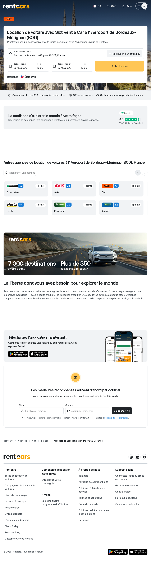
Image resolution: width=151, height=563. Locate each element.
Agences (22, 440)
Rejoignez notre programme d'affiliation (55, 502)
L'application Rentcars (17, 520)
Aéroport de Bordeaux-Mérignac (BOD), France (78, 440)
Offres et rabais (13, 513)
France (44, 440)
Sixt (34, 440)
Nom (21, 405)
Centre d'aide (123, 491)
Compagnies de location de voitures (20, 487)
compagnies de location (74, 268)
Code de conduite (88, 504)
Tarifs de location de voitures (16, 477)
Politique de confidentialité (116, 418)
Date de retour (64, 64)
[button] (128, 113)
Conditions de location (127, 504)
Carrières (83, 520)
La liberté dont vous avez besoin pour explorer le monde (61, 283)
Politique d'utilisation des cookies (92, 490)
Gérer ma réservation (127, 485)
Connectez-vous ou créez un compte (129, 477)
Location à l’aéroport (16, 501)
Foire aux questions (126, 497)
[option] (20, 469)
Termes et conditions (90, 497)
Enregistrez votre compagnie (51, 481)
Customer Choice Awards (19, 538)
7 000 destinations (32, 263)
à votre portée (16, 268)
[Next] (144, 173)
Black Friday (11, 526)
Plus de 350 (76, 263)
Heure (39, 64)
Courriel (69, 405)
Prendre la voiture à (22, 51)
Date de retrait (20, 64)
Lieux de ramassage (16, 495)
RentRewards (12, 507)
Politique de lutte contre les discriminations (93, 512)
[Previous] (138, 173)
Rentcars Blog (12, 532)
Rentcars (8, 440)
